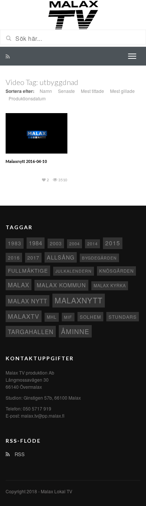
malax (18, 285)
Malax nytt (27, 301)
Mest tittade (92, 91)
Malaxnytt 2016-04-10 (26, 161)
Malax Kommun (61, 285)
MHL (52, 317)
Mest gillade (122, 91)
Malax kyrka (110, 285)
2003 (56, 243)
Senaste (66, 91)
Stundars (123, 316)
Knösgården (116, 271)
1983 (14, 243)
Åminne (75, 331)
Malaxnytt (79, 300)
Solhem (90, 316)
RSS (19, 454)
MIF (68, 317)
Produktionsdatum (27, 98)
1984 (35, 243)
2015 (112, 243)
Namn (46, 91)
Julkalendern (73, 271)
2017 (33, 257)
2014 (92, 243)
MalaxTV (23, 316)
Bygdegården (99, 258)
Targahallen (31, 331)
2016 (14, 257)
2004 (74, 243)
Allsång (60, 257)
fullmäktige (28, 270)
